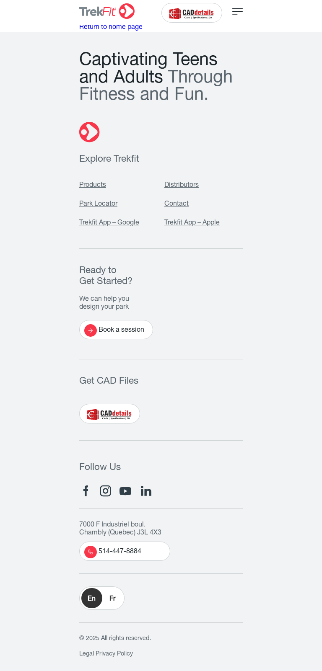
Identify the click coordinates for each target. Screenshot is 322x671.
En (92, 599)
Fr (112, 599)
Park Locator (98, 204)
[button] (102, 598)
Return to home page (111, 27)
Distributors (181, 185)
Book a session (121, 330)
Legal (86, 654)
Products (92, 185)
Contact (176, 204)
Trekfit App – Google (109, 223)
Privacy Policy (114, 654)
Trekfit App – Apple (192, 223)
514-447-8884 (120, 552)
